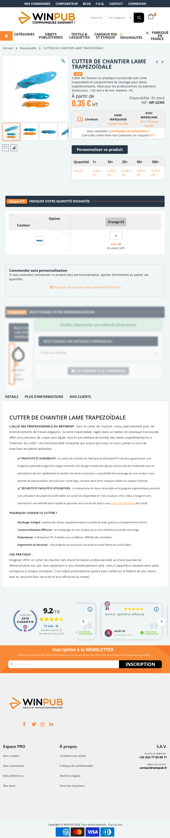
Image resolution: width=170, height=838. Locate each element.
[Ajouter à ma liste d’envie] (5, 147)
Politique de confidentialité (76, 766)
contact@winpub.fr (153, 768)
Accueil (8, 48)
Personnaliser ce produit (100, 149)
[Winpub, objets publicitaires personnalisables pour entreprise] (46, 17)
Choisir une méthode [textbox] (53, 353)
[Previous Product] (157, 62)
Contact (116, 4)
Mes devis (9, 786)
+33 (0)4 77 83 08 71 (153, 757)
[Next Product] (162, 62)
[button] (63, 64)
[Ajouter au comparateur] (14, 147)
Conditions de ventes (73, 756)
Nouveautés (28, 48)
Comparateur (67, 4)
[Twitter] (36, 725)
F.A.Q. (100, 4)
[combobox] (98, 353)
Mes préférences (13, 776)
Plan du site (115, 824)
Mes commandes (37, 4)
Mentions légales (70, 776)
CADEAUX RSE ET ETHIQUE (105, 36)
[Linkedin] (53, 725)
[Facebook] (27, 725)
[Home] (6, 36)
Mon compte (11, 756)
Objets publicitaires (51, 36)
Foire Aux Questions (72, 786)
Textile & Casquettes (79, 36)
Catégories (24, 34)
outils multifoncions (122, 503)
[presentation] (12, 397)
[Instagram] (44, 725)
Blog (87, 4)
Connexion (137, 4)
